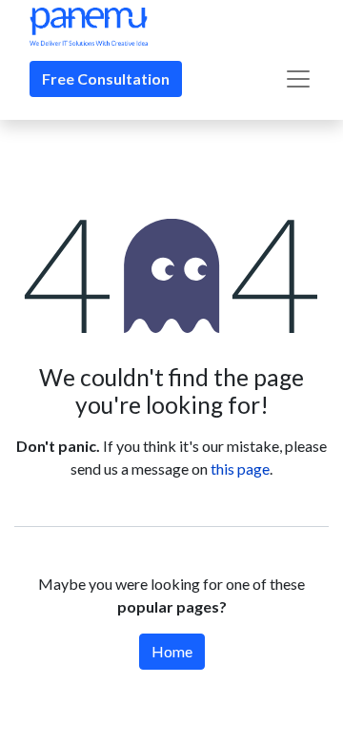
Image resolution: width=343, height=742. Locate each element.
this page (240, 468)
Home (171, 651)
